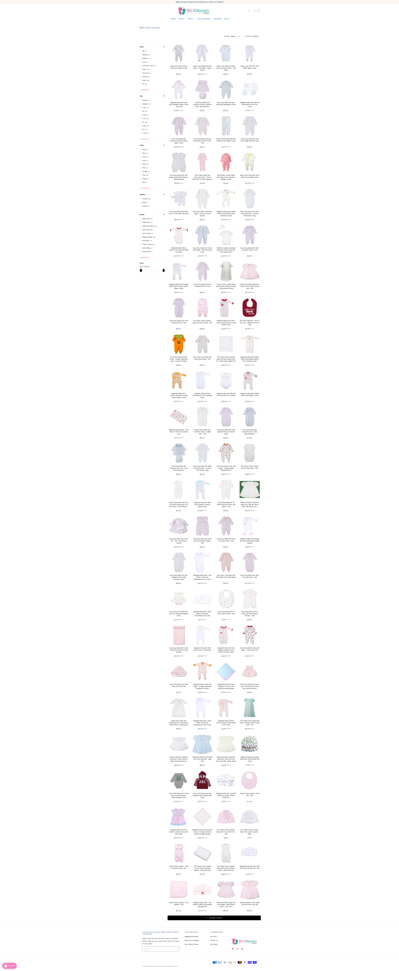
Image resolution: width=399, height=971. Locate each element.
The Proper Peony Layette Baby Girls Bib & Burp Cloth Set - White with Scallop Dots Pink (226, 360)
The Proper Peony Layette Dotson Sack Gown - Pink (250, 467)
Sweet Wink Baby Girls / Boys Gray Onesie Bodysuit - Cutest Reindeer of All (179, 795)
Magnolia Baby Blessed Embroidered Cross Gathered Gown (202, 395)
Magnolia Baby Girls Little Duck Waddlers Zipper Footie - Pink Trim (178, 104)
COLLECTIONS (203, 19)
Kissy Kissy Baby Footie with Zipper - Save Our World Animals (202, 213)
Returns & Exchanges (192, 940)
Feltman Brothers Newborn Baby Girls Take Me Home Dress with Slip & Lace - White (249, 505)
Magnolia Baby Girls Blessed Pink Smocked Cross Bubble (226, 394)
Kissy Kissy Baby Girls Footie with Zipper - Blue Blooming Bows (202, 250)
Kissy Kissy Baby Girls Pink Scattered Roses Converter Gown (226, 432)
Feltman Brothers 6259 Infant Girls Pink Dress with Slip (250, 904)
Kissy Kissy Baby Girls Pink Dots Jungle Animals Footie (250, 140)
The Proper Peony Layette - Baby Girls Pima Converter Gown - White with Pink (226, 868)
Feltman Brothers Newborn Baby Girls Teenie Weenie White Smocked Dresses (178, 759)
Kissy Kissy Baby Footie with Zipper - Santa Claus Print (249, 649)
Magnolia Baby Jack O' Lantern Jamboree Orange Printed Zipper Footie (179, 395)
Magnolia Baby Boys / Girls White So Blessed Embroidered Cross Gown (202, 577)
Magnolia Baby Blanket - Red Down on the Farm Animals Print (178, 432)
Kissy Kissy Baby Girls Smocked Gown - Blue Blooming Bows (249, 432)
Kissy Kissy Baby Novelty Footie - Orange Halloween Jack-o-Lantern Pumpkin (179, 359)
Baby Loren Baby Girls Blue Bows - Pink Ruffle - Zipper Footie (202, 68)
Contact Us (214, 940)
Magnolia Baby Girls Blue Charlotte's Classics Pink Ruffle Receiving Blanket (226, 686)
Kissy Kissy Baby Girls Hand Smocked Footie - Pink (249, 249)
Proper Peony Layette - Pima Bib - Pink (249, 794)
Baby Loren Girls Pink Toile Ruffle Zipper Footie (250, 67)
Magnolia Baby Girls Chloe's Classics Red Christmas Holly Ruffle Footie (226, 323)
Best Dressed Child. (160, 966)
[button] (182, 19)
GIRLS (181, 19)
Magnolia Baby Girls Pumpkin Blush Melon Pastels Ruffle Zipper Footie (179, 286)
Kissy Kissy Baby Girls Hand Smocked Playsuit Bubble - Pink (202, 541)
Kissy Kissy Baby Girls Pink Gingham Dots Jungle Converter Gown (179, 577)
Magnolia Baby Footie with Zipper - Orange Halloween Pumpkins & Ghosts (202, 686)
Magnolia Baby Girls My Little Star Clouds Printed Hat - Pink (250, 867)
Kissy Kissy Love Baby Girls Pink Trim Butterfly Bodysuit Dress (178, 614)
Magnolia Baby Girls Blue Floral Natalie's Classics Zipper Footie (202, 504)
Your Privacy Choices (192, 944)
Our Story (213, 936)
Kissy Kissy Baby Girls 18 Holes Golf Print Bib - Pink (226, 613)
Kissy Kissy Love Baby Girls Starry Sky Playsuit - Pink (202, 358)
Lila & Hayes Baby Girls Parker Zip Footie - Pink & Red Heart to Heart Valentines (202, 177)
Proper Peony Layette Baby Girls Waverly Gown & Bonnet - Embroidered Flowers (226, 286)
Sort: (226, 36)
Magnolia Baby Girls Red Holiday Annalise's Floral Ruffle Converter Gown (226, 650)
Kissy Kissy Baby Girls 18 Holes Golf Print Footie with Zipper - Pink (226, 504)
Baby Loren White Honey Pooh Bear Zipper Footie (178, 67)
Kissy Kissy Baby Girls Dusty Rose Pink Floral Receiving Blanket (178, 650)
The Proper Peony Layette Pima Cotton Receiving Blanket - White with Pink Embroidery (202, 869)
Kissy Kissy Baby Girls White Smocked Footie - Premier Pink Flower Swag (202, 468)
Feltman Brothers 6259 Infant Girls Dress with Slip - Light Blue (202, 759)
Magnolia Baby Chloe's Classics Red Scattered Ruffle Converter (178, 250)
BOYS (190, 19)
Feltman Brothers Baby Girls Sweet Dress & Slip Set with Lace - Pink (249, 286)
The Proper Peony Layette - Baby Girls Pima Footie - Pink (202, 322)
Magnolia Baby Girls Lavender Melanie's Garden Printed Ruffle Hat (226, 795)
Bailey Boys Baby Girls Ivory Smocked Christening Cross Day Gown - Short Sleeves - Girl (178, 505)
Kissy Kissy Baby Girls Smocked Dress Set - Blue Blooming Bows (179, 468)
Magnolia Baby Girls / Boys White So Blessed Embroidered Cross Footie (202, 723)
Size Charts (214, 944)
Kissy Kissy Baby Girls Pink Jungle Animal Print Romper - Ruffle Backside (178, 177)
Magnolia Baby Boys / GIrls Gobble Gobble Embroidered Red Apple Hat (202, 905)
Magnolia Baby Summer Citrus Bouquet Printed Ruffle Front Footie (226, 723)
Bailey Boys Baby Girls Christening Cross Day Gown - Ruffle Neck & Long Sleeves (179, 723)
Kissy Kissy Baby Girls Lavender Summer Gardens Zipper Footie (179, 141)
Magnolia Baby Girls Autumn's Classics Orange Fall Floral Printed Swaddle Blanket (202, 832)
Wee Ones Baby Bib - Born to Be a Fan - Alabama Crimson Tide (250, 323)
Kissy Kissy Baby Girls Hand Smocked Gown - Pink (179, 322)
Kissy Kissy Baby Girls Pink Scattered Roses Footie (202, 285)
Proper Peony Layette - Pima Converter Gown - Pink (178, 867)
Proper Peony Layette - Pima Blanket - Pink (178, 904)
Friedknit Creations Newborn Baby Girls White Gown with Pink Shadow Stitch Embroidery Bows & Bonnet (226, 251)
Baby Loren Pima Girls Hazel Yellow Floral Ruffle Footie (249, 176)
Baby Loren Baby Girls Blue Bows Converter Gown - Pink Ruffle (226, 68)
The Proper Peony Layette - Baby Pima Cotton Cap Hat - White (249, 832)
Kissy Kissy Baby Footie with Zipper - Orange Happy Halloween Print (226, 468)
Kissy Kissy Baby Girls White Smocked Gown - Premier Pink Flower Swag (249, 213)
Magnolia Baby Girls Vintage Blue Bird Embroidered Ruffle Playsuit (249, 541)
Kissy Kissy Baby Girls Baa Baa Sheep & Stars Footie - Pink (202, 141)
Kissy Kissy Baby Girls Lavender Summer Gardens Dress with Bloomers (202, 104)
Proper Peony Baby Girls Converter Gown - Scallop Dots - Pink (202, 432)
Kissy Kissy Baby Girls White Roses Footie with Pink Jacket (179, 212)
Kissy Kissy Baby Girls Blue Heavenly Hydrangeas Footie (226, 103)
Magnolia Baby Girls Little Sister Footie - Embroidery (202, 649)
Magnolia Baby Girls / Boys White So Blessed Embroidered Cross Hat (202, 614)
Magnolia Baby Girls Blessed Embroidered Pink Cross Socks (249, 104)
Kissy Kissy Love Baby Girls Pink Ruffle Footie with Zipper (226, 576)
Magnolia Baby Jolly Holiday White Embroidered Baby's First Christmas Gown (249, 359)
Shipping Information (192, 936)
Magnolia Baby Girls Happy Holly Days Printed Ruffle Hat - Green (249, 759)
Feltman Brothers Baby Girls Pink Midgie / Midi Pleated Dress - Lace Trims (226, 905)
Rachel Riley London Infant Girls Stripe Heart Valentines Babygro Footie (226, 177)
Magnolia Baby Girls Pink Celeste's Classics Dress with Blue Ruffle (178, 832)
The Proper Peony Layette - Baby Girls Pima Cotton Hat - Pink (226, 832)
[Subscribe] (177, 948)
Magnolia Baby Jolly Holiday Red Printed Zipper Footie (249, 394)
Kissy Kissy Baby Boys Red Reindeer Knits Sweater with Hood (202, 795)
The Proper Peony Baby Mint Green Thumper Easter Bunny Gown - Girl (250, 723)
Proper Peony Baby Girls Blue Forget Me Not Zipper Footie (226, 140)
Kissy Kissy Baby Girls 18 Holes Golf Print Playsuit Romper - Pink (249, 614)
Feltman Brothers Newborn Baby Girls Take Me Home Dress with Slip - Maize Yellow (226, 759)
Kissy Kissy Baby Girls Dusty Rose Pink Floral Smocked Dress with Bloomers (249, 686)
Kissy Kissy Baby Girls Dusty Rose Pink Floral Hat (178, 685)
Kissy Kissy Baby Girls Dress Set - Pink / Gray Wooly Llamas (178, 541)
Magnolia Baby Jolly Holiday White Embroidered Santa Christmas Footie (226, 213)
